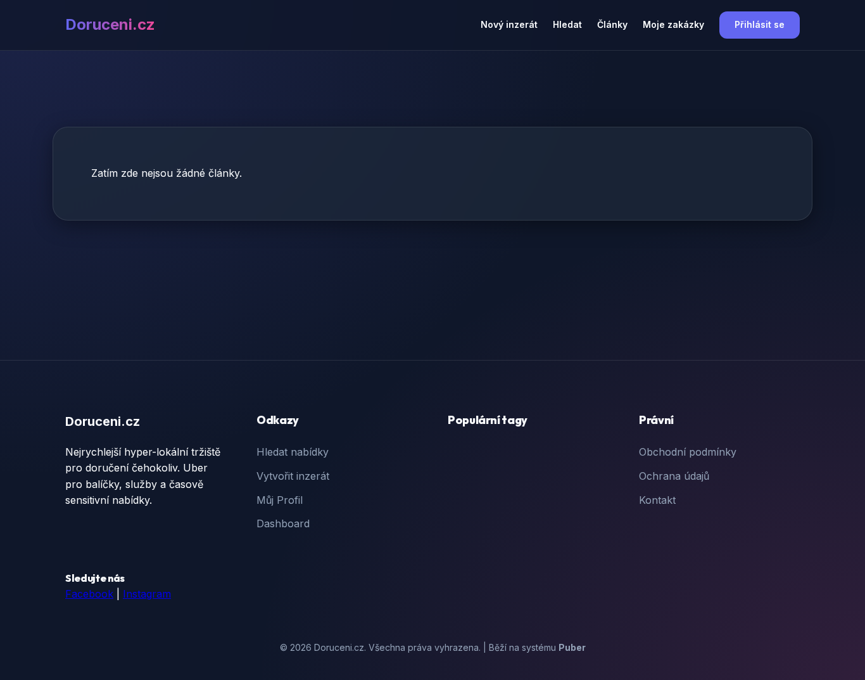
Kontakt (657, 500)
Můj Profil (279, 500)
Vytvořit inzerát (292, 476)
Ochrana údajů (674, 476)
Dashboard (283, 523)
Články (612, 24)
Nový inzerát (509, 24)
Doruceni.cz (110, 24)
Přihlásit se (760, 24)
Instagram (147, 593)
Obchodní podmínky (687, 452)
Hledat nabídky (292, 452)
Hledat (567, 24)
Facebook (89, 593)
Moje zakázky (673, 24)
